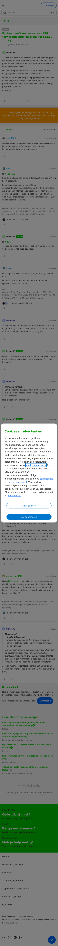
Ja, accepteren (29, 516)
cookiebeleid (46, 478)
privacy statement (17, 481)
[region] (28, 473)
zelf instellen (14, 495)
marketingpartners (36, 465)
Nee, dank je (29, 505)
